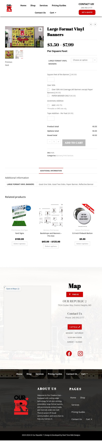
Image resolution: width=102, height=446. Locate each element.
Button (78, 230)
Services (44, 5)
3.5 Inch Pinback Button (82, 233)
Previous (8, 62)
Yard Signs (24, 230)
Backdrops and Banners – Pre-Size (51, 234)
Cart (52, 12)
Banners (59, 155)
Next (7, 65)
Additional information (51, 171)
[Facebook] (69, 353)
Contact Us (40, 12)
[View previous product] (91, 24)
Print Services (68, 155)
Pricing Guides (59, 5)
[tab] (51, 171)
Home (23, 5)
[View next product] (95, 24)
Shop (32, 5)
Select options (20, 244)
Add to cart (74, 142)
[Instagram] (80, 353)
